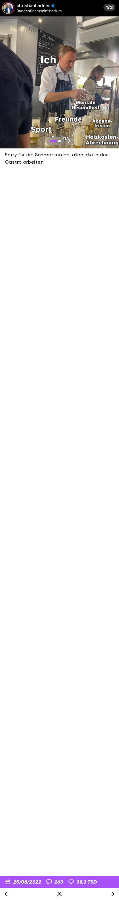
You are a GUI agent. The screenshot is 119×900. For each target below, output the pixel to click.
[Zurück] (6, 894)
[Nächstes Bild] (69, 141)
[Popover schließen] (59, 894)
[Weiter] (113, 894)
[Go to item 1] (53, 141)
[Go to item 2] (59, 141)
